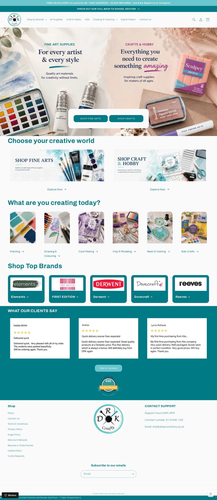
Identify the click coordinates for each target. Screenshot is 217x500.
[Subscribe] (132, 474)
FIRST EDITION (63, 296)
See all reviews (109, 368)
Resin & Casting (156, 251)
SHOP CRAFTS (126, 118)
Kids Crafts (188, 251)
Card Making (86, 251)
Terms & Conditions (18, 424)
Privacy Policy (15, 429)
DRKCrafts (103, 494)
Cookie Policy (15, 451)
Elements (18, 296)
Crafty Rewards (16, 456)
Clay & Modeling (122, 251)
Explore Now (54, 189)
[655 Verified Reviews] (108, 397)
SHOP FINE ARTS (90, 118)
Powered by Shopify (116, 494)
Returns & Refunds (17, 440)
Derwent (99, 296)
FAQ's (11, 413)
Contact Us (14, 419)
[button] (36, 19)
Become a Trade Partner (21, 445)
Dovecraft (141, 296)
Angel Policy (14, 435)
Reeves (181, 296)
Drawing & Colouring (50, 253)
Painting (15, 251)
